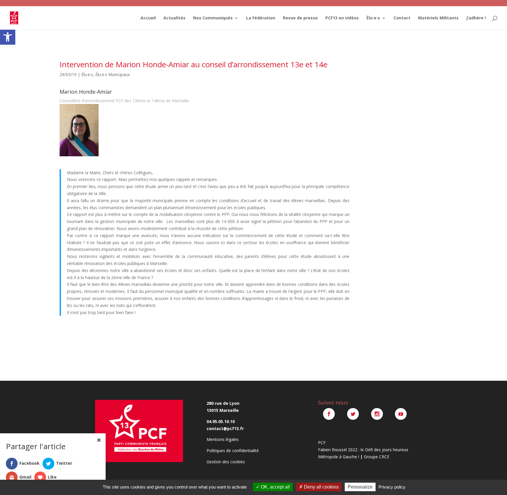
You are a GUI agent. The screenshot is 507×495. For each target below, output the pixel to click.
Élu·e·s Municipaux (112, 74)
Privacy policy (391, 486)
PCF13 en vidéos (342, 18)
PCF (322, 442)
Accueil (148, 18)
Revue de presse (300, 18)
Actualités (174, 18)
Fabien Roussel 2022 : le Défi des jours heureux (363, 449)
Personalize (360, 486)
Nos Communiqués (213, 18)
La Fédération (260, 18)
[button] (7, 37)
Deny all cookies (321, 486)
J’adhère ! (476, 18)
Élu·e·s (373, 18)
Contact (401, 18)
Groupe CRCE (376, 456)
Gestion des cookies (226, 461)
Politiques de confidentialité (233, 450)
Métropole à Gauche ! (338, 456)
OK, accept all (275, 486)
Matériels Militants (438, 18)
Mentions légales (223, 439)
